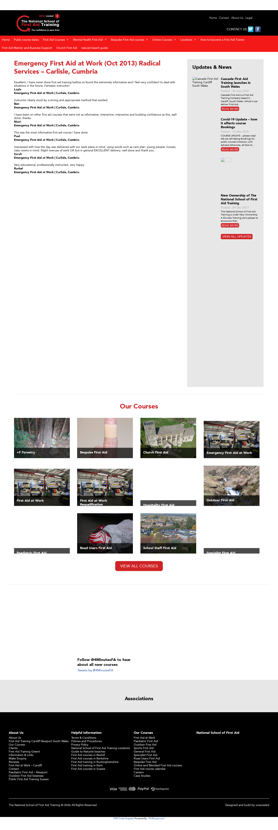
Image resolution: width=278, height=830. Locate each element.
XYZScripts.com (156, 818)
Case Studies (142, 775)
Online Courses (162, 39)
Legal (248, 18)
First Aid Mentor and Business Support (27, 47)
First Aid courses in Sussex (88, 768)
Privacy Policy (79, 744)
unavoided (262, 805)
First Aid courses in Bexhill (88, 755)
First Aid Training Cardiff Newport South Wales (39, 741)
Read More (230, 108)
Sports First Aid (144, 748)
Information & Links (21, 755)
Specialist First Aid (145, 755)
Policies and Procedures (86, 741)
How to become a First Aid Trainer (222, 39)
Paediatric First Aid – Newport (28, 772)
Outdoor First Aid (145, 744)
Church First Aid (66, 47)
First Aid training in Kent (87, 765)
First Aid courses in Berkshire (89, 758)
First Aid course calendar (150, 768)
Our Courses (17, 744)
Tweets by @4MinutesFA (95, 670)
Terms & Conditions (83, 737)
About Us (237, 18)
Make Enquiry (17, 758)
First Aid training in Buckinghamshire (94, 761)
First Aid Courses (54, 39)
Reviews (14, 761)
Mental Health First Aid (88, 39)
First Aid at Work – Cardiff (25, 765)
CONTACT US (237, 29)
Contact (224, 18)
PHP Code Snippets (124, 818)
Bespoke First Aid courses (127, 39)
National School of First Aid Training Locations (100, 748)
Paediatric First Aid (146, 741)
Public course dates (26, 39)
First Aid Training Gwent (24, 751)
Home (213, 18)
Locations (186, 39)
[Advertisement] (139, 621)
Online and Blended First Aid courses (158, 765)
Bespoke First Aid (145, 761)
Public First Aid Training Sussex (29, 779)
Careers (139, 772)
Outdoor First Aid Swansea (26, 775)
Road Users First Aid (147, 758)
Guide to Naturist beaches (88, 751)
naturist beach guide (94, 47)
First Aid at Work (144, 737)
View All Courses (139, 566)
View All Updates (236, 236)
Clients (13, 748)
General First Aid (144, 751)
